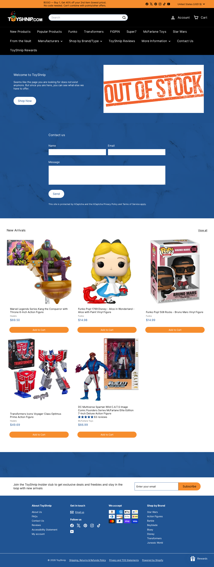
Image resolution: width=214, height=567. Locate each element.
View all (202, 230)
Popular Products (49, 31)
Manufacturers (49, 41)
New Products (20, 31)
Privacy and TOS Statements (124, 560)
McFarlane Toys (154, 31)
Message (54, 162)
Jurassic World (155, 542)
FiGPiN (115, 31)
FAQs (34, 516)
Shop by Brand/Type (84, 41)
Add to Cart (39, 329)
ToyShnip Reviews (122, 41)
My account (38, 533)
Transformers (93, 31)
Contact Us (185, 41)
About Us (37, 512)
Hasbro (13, 316)
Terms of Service (131, 204)
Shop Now (25, 101)
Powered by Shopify (152, 560)
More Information (155, 41)
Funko (72, 31)
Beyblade (152, 525)
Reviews (36, 525)
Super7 (132, 31)
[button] (86, 417)
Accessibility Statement (44, 529)
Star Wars (180, 31)
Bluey (150, 529)
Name (52, 145)
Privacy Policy (110, 204)
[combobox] (88, 17)
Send (56, 194)
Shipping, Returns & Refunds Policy (87, 560)
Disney (150, 533)
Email (111, 145)
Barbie (150, 520)
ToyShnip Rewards (23, 50)
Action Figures (155, 516)
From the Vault (20, 41)
